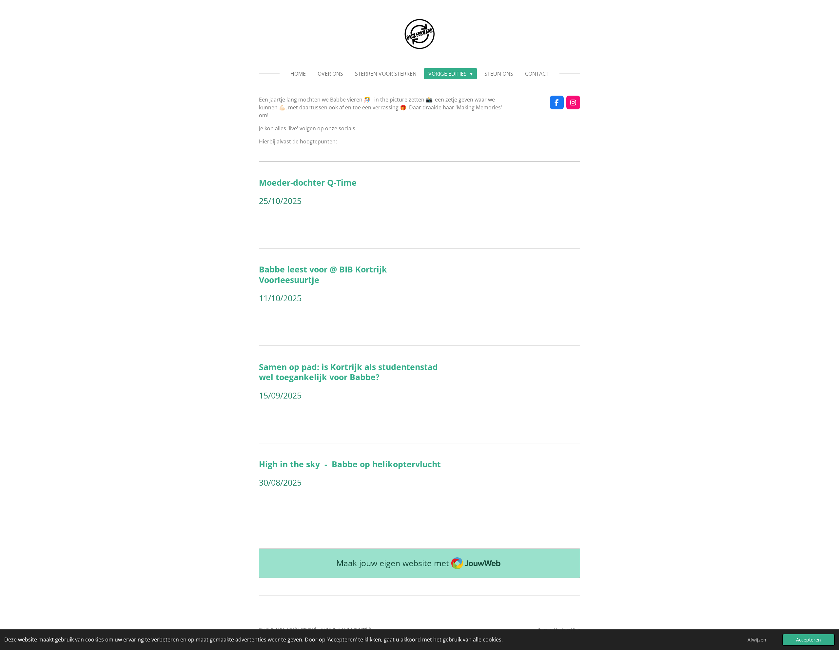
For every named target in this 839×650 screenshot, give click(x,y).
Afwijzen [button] (757, 640)
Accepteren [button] (808, 640)
